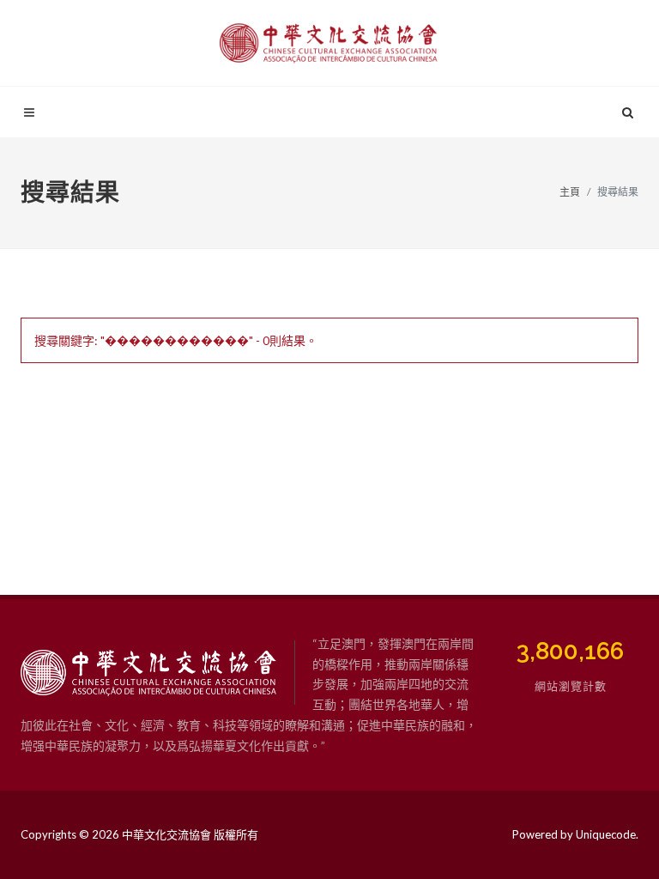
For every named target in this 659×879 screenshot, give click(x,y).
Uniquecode (606, 834)
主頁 (569, 191)
